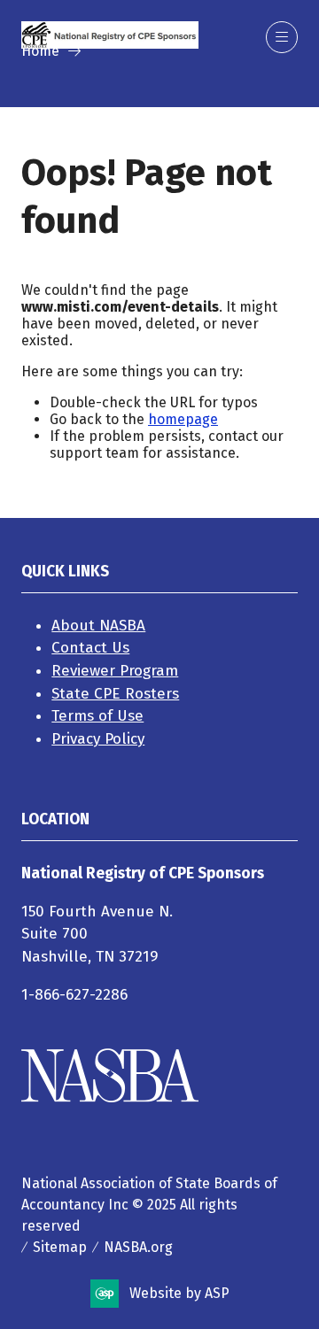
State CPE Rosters (115, 693)
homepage (183, 419)
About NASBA (98, 625)
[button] (282, 37)
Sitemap (60, 1247)
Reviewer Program (114, 670)
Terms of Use (97, 716)
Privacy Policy (97, 739)
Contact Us (90, 647)
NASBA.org (138, 1247)
